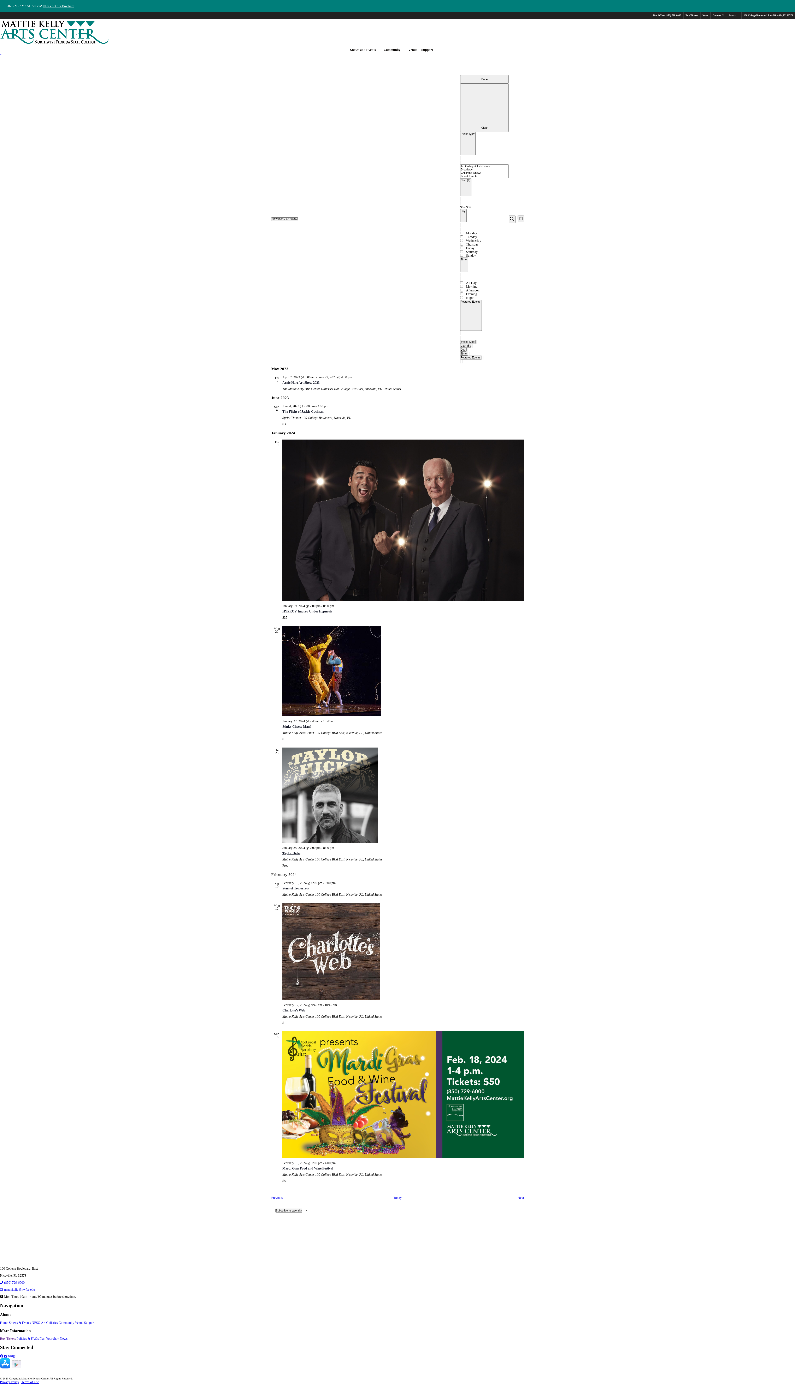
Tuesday (471, 237)
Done (484, 79)
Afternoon (472, 290)
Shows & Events (20, 1322)
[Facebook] (441, 50)
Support (427, 50)
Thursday (472, 244)
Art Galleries (49, 1322)
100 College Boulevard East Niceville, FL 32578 (768, 15)
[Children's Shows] (484, 173)
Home (4, 1322)
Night (469, 298)
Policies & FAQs (28, 1338)
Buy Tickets (691, 15)
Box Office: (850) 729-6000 (667, 15)
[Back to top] (1, 56)
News (705, 15)
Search (732, 15)
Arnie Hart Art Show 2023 (301, 382)
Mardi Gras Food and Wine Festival (307, 1168)
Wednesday (473, 240)
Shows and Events (363, 50)
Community (392, 50)
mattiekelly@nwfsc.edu (19, 1289)
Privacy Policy (9, 1382)
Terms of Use (30, 1382)
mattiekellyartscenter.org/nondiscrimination (525, 1371)
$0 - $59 (465, 207)
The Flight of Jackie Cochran (303, 411)
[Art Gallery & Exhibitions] (484, 166)
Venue (412, 50)
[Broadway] (484, 169)
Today (397, 1197)
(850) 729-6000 (14, 1282)
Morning (471, 286)
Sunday (471, 255)
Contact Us (719, 15)
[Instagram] (445, 50)
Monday (471, 233)
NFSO (36, 1322)
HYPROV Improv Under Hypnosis (307, 611)
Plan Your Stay (49, 1338)
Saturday (472, 252)
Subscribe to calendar (289, 1210)
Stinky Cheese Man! (296, 726)
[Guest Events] (484, 176)
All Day (471, 283)
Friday (470, 248)
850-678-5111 (632, 1371)
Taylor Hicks (291, 853)
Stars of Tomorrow (295, 888)
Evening (471, 294)
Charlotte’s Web (293, 1010)
